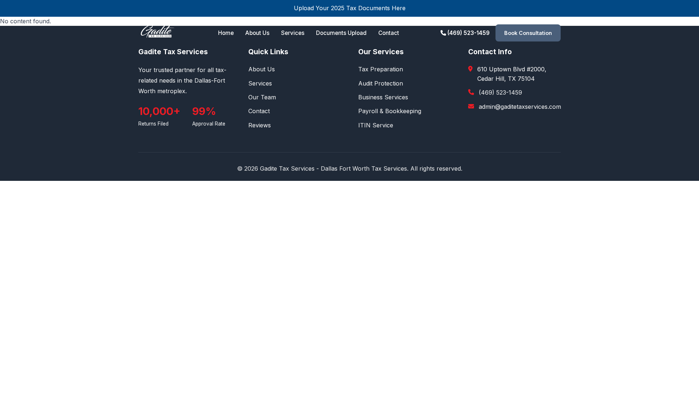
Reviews (259, 125)
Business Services (383, 97)
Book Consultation (528, 33)
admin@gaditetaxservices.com (520, 106)
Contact (388, 32)
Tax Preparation (380, 69)
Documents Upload (341, 32)
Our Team (262, 97)
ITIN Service (375, 125)
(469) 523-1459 (468, 32)
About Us (257, 32)
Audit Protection (380, 83)
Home (226, 32)
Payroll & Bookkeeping (389, 111)
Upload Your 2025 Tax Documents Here (350, 8)
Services (292, 32)
